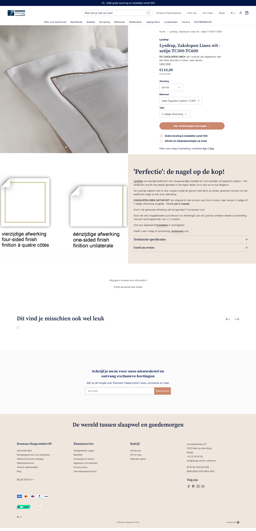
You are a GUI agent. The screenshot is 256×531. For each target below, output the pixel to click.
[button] (91, 22)
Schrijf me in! (162, 391)
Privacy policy (80, 467)
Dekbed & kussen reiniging (30, 459)
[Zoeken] (148, 13)
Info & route (136, 454)
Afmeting (164, 81)
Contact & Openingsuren (168, 13)
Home (162, 31)
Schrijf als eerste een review (128, 287)
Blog (19, 471)
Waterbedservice (25, 463)
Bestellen (78, 454)
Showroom (135, 450)
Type (161, 107)
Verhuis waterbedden (27, 467)
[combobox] (117, 13)
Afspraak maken (138, 459)
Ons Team (208, 13)
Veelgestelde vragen (84, 450)
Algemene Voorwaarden (85, 463)
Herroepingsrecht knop (85, 471)
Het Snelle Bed (24, 450)
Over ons (192, 13)
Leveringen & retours (84, 459)
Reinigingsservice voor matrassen (33, 454)
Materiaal (164, 94)
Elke (212, 148)
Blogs (222, 13)
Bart (205, 148)
